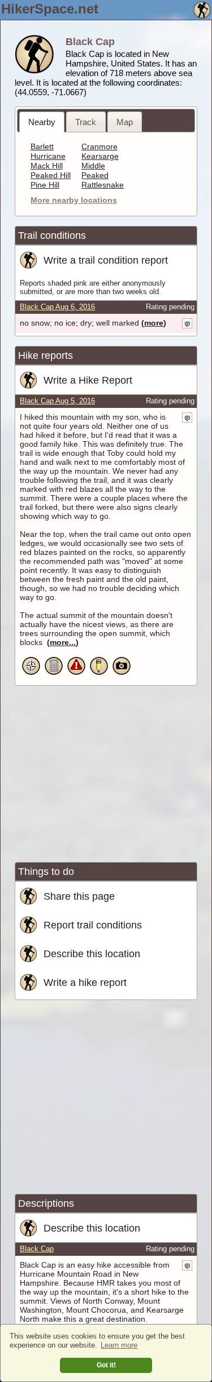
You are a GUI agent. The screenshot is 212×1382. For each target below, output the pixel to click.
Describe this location (92, 953)
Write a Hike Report (88, 380)
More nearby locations (74, 200)
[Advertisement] (110, 770)
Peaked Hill (51, 175)
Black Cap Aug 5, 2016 (57, 401)
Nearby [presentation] (41, 122)
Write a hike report (85, 982)
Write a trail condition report (106, 260)
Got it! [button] (106, 1364)
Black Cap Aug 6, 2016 (57, 307)
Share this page (79, 896)
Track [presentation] (85, 122)
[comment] (187, 323)
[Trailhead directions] (31, 673)
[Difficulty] (76, 673)
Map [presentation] (124, 122)
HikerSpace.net (49, 8)
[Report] (99, 673)
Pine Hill (45, 184)
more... (63, 642)
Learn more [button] (119, 1345)
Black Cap (37, 1249)
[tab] (41, 122)
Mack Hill (47, 165)
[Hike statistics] (53, 673)
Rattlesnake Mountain (102, 189)
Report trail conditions (93, 925)
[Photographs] (121, 673)
